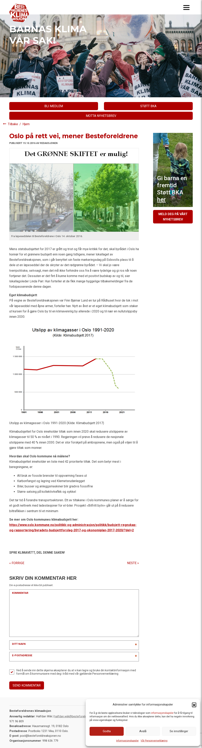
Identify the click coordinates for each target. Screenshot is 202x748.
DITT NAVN (19, 643)
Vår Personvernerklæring (154, 740)
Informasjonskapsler (127, 740)
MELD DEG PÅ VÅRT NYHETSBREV (173, 216)
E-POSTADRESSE (22, 655)
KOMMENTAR (20, 592)
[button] (194, 705)
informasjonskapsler (162, 713)
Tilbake (13, 124)
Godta (107, 731)
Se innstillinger (179, 731)
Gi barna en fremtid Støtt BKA (172, 189)
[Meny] (186, 7)
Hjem (26, 124)
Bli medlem (53, 106)
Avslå (142, 731)
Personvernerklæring (105, 673)
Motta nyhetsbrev (101, 116)
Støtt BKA (148, 106)
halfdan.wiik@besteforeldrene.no (75, 716)
